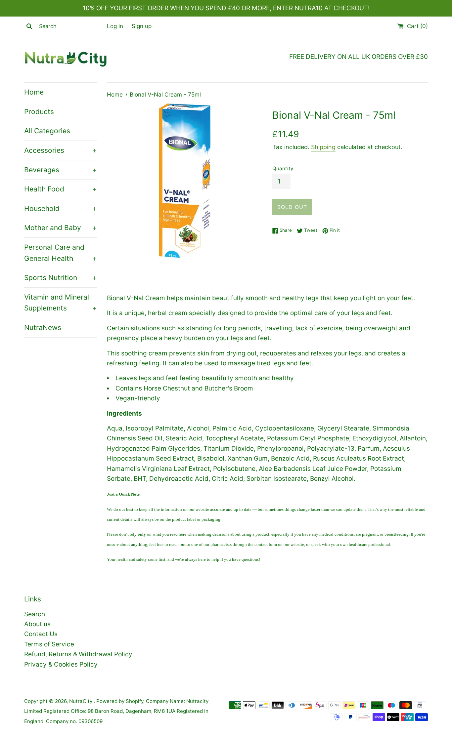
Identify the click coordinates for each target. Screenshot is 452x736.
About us (37, 624)
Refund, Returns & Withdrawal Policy (78, 654)
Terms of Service (49, 644)
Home (34, 92)
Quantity (282, 168)
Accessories (60, 150)
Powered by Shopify (119, 701)
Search (34, 614)
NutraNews (42, 327)
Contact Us (41, 634)
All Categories (47, 131)
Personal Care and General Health (60, 253)
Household (60, 208)
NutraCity (81, 701)
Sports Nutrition (60, 277)
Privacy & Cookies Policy (61, 664)
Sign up (142, 25)
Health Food (60, 189)
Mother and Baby (60, 228)
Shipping (323, 146)
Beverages (60, 170)
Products (39, 111)
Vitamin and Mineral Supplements (60, 302)
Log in (115, 25)
